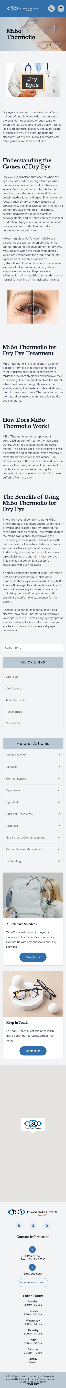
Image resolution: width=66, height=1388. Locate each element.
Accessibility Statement (17, 1379)
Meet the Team (15, 700)
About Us (12, 677)
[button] (2, 8)
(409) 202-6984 (33, 1273)
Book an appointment (33, 1282)
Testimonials (14, 711)
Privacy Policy (38, 1379)
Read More (33, 957)
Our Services (14, 688)
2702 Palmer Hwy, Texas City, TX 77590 (33, 1257)
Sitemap (51, 1379)
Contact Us (13, 723)
